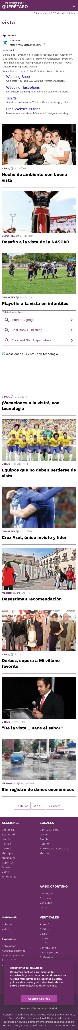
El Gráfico (46, 924)
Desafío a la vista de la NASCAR (35, 241)
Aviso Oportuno (49, 952)
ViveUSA (45, 938)
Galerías (7, 924)
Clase (43, 933)
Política (6, 843)
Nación (6, 839)
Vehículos (46, 902)
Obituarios (46, 957)
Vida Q (6, 168)
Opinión (7, 867)
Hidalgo (45, 843)
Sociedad (8, 829)
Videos (6, 929)
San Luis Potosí (49, 829)
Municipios (9, 857)
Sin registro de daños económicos (38, 789)
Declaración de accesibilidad (39, 1008)
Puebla (44, 839)
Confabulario (48, 947)
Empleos (45, 898)
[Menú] (74, 6)
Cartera (6, 848)
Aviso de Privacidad (44, 985)
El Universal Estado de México (54, 851)
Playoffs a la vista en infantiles (35, 303)
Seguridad (8, 834)
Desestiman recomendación (32, 599)
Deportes (8, 235)
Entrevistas (9, 946)
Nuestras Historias (14, 950)
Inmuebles (46, 893)
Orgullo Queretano (13, 955)
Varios (44, 907)
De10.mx (45, 929)
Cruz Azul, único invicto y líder (34, 537)
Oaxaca (44, 834)
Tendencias (9, 876)
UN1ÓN (44, 943)
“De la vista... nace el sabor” (32, 727)
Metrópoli (9, 592)
